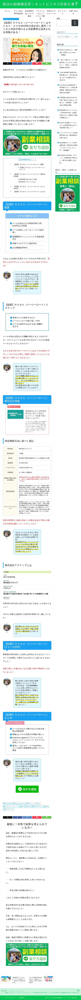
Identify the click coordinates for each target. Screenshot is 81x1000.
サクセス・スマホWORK (34, 803)
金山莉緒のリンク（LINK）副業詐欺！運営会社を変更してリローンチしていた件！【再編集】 (69, 146)
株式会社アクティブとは (27, 182)
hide (33, 160)
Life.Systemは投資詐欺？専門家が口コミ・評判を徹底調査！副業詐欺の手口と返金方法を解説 (68, 88)
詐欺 (47, 806)
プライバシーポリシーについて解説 (40, 11)
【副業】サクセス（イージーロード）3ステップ (32, 168)
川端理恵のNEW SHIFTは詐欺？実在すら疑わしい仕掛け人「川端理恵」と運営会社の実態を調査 (68, 101)
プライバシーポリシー (10, 997)
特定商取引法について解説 (29, 11)
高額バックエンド (9, 809)
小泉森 (28, 806)
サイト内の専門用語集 (18, 11)
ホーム (7, 11)
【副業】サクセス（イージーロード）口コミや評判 (29, 188)
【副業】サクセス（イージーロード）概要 (29, 164)
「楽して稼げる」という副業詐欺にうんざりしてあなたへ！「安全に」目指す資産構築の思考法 (68, 63)
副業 (22, 806)
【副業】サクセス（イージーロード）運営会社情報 (29, 175)
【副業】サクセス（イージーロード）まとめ (29, 192)
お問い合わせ (73, 11)
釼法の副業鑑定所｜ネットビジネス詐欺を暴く (40, 4)
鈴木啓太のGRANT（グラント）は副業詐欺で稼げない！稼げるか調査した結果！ (68, 159)
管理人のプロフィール (51, 11)
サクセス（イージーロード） (11, 19)
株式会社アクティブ (37, 806)
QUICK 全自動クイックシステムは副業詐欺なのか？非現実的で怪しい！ (68, 125)
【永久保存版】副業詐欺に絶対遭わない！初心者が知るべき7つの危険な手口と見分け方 (68, 76)
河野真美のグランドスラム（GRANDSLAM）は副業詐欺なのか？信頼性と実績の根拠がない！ (68, 114)
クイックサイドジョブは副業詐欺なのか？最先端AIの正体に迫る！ (68, 135)
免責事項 (21, 997)
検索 (58, 18)
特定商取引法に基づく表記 (28, 179)
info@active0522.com (20, 803)
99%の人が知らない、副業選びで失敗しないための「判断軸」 (68, 52)
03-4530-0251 (8, 803)
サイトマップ (62, 11)
